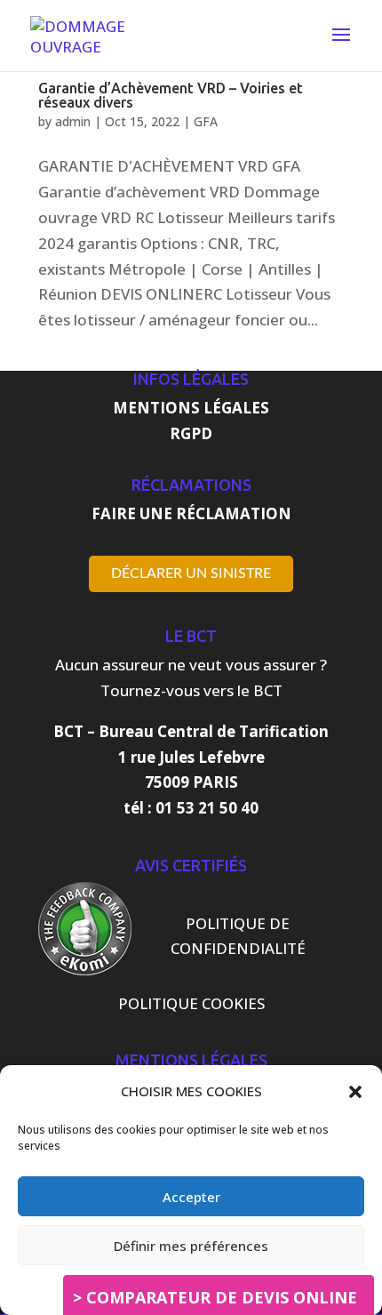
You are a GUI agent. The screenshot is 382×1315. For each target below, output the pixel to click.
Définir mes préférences (191, 1246)
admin (73, 121)
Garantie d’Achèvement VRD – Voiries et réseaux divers (170, 95)
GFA (206, 121)
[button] (355, 1092)
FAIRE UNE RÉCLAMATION (191, 513)
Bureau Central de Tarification (214, 731)
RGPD (191, 433)
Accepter (191, 1197)
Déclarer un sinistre (191, 573)
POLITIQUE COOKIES (191, 1003)
